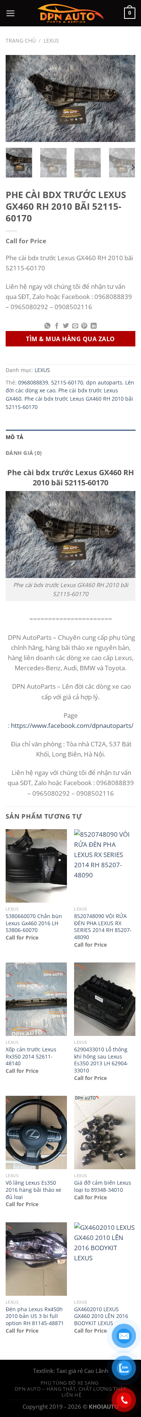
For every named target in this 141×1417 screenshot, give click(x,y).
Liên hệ (72, 1394)
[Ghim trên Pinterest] (84, 326)
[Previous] (17, 98)
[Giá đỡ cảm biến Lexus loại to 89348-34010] (104, 1132)
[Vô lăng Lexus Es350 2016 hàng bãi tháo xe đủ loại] (36, 1132)
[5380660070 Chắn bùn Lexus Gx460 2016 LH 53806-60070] (36, 866)
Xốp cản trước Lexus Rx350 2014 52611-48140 (31, 1056)
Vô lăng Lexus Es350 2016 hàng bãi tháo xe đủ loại (33, 1189)
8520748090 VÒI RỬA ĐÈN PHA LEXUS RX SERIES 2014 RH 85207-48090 (103, 927)
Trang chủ (21, 40)
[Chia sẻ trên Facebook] (57, 326)
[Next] (123, 98)
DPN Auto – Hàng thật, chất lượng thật (70, 1388)
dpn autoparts (104, 382)
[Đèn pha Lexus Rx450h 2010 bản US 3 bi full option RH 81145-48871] (36, 1259)
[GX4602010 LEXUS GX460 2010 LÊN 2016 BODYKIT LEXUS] (104, 1259)
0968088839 (33, 382)
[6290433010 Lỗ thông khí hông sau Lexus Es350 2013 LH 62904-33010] (104, 999)
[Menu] (10, 13)
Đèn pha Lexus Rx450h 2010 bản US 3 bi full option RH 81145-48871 (35, 1316)
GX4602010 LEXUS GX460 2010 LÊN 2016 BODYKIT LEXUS (101, 1316)
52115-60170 (67, 382)
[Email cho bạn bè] (75, 326)
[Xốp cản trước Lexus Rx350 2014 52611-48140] (36, 999)
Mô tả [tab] (14, 437)
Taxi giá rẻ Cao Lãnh (82, 1370)
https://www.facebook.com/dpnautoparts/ (72, 725)
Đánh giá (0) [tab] (24, 453)
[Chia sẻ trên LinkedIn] (93, 326)
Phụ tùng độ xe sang (70, 1382)
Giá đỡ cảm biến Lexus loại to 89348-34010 (102, 1186)
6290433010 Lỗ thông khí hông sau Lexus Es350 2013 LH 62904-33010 (101, 1060)
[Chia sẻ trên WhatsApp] (47, 326)
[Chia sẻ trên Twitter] (66, 326)
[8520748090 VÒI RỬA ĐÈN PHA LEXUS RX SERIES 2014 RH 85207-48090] (104, 866)
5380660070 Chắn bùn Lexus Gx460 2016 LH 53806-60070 (34, 923)
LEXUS (51, 40)
